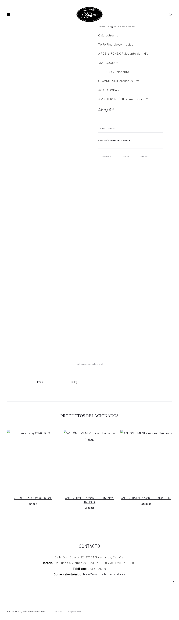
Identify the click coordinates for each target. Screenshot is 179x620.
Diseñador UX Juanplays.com (66, 611)
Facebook (107, 156)
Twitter (125, 156)
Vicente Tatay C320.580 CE (33, 498)
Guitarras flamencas (120, 140)
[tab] (89, 364)
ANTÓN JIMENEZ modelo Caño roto (146, 498)
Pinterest (144, 156)
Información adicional (90, 364)
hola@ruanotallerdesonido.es (104, 574)
